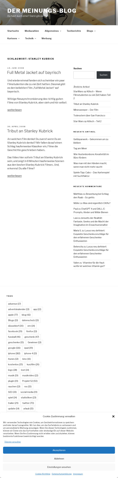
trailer (13, 403)
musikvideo (30, 375)
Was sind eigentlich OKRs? (96, 203)
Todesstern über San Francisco (89, 115)
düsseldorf (16, 325)
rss (27, 386)
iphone (14, 353)
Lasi (75, 218)
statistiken (28, 397)
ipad (28, 348)
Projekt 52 (29, 381)
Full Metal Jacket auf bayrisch (34, 72)
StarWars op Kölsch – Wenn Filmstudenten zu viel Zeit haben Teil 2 (91, 95)
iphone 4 (30, 353)
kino (26, 359)
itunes (13, 359)
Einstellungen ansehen (59, 467)
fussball (14, 337)
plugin (13, 381)
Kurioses (12, 38)
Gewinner (34, 342)
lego (12, 370)
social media (29, 392)
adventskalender (18, 309)
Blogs (90, 31)
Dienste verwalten (13, 442)
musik (13, 375)
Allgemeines (52, 31)
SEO (12, 392)
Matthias (78, 194)
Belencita (78, 246)
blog (26, 314)
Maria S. (77, 230)
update (13, 408)
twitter (28, 403)
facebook (15, 331)
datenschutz (30, 320)
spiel (12, 397)
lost (25, 370)
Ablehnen (59, 458)
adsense (14, 303)
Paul (75, 208)
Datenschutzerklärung (62, 474)
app (37, 309)
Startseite (13, 31)
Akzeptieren (59, 450)
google (14, 348)
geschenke (16, 342)
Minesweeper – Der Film (85, 109)
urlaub (28, 408)
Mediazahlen (32, 31)
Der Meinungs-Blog (42, 10)
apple (13, 314)
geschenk (31, 337)
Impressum (78, 474)
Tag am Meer (80, 148)
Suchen (77, 68)
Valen (76, 262)
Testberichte (74, 31)
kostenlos (15, 364)
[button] (113, 416)
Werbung (46, 38)
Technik (29, 38)
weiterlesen (14, 109)
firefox (31, 331)
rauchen (14, 386)
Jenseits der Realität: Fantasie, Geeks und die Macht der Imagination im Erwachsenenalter (91, 221)
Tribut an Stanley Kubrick (30, 131)
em (31, 325)
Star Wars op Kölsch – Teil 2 (87, 121)
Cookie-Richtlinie (42, 474)
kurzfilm (33, 364)
